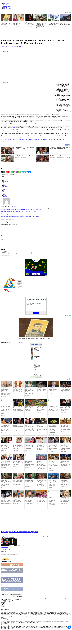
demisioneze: (6, 179)
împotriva (5, 181)
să (3, 190)
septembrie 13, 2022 (5, 46)
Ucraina (13, 127)
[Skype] (22, 172)
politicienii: (5, 186)
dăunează (5, 177)
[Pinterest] (9, 172)
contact (5, 9)
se (3, 191)
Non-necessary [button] (4, 623)
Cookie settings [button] (4, 600)
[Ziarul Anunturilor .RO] (1, 585)
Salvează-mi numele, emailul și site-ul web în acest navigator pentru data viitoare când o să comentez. (24, 247)
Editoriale (5, 7)
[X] (2, 172)
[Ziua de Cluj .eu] (12, 572)
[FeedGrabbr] (36, 377)
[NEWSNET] (12, 590)
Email (2, 239)
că (3, 176)
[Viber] (17, 172)
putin (4, 187)
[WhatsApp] (19, 172)
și (3, 192)
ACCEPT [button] (10, 600)
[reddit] (7, 172)
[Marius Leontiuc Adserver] (12, 596)
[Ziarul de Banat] (12, 566)
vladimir (5, 196)
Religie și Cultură (7, 8)
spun (4, 194)
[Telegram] (24, 172)
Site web (2, 243)
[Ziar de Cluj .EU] (12, 582)
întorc (4, 182)
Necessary (4, 618)
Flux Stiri (5, 4)
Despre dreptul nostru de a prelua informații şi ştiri (19, 532)
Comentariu (3, 227)
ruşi (4, 189)
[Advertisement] (34, 34)
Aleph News (64, 139)
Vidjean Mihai (13, 46)
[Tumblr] (4, 172)
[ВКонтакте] (29, 172)
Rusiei (35, 120)
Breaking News (6, 6)
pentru (4, 185)
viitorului (5, 195)
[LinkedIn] (27, 172)
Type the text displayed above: (14, 253)
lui (3, 184)
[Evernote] (12, 172)
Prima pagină (6, 3)
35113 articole (14, 206)
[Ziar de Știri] (1, 575)
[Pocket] (14, 172)
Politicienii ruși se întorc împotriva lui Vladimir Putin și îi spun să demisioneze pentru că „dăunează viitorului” (29, 139)
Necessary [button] (3, 617)
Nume (2, 235)
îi (3, 180)
